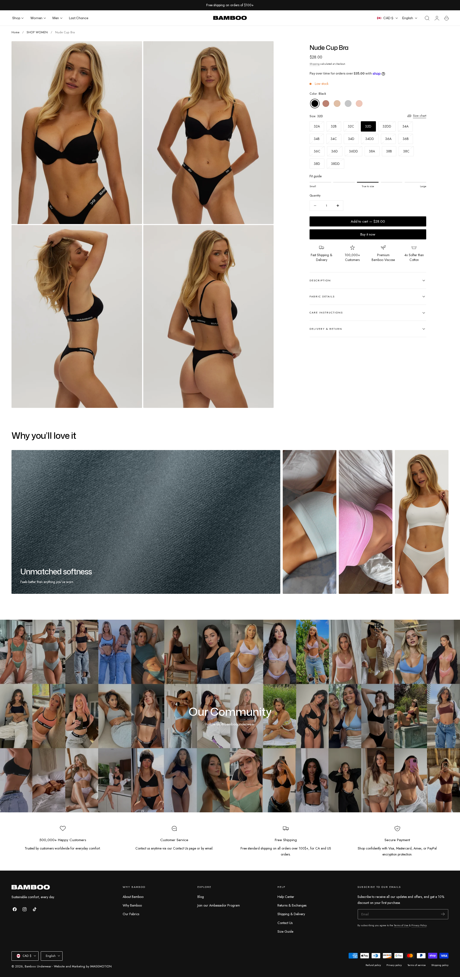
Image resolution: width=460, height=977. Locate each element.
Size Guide (285, 931)
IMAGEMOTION (101, 966)
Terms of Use (401, 925)
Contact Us (285, 922)
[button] (427, 18)
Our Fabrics (131, 914)
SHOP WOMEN (37, 32)
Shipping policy (439, 965)
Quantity (315, 195)
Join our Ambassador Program (218, 905)
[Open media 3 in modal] (134, 233)
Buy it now (367, 234)
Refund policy (373, 965)
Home (15, 32)
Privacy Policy (418, 925)
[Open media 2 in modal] (265, 50)
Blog (200, 896)
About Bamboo (133, 896)
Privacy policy (394, 965)
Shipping (315, 64)
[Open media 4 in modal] (265, 233)
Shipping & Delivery (291, 914)
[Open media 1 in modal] (134, 50)
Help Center (285, 896)
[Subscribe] (442, 914)
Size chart (419, 116)
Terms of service (417, 965)
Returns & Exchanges (291, 905)
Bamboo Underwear (38, 966)
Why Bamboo (132, 905)
